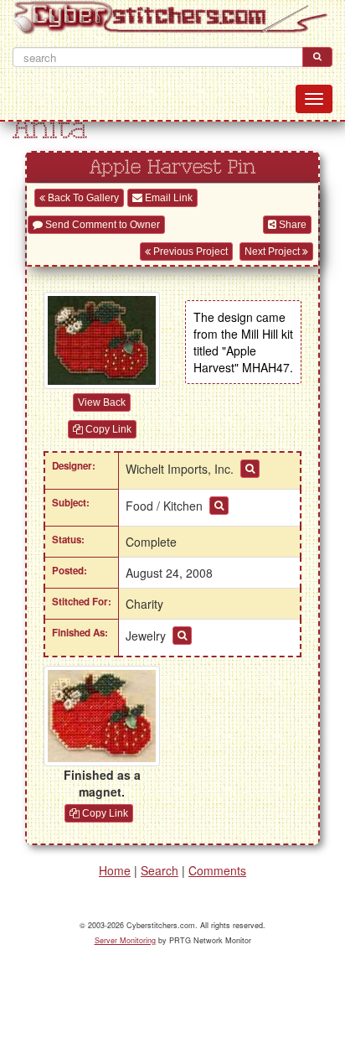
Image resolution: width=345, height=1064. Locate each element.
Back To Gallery (82, 198)
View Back (102, 402)
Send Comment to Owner (101, 225)
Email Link (167, 198)
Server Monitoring (125, 940)
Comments (217, 870)
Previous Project (189, 251)
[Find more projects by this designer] (250, 468)
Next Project (273, 251)
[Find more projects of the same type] (182, 635)
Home (115, 870)
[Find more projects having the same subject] (219, 505)
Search (159, 870)
